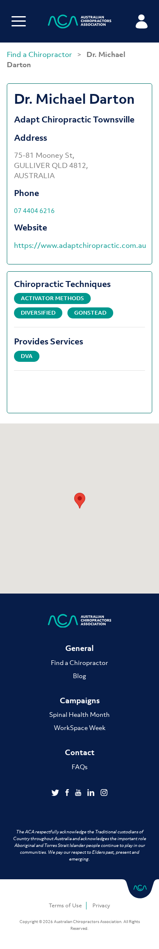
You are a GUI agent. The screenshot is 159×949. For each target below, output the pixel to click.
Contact (80, 752)
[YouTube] (79, 793)
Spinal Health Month (79, 714)
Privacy (101, 905)
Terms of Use (65, 905)
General (79, 648)
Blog (79, 675)
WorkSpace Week (80, 727)
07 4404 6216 (34, 210)
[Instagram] (104, 793)
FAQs (79, 766)
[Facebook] (68, 793)
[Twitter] (56, 793)
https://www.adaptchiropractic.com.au (80, 245)
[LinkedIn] (91, 793)
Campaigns (80, 700)
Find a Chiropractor (40, 54)
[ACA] (80, 22)
